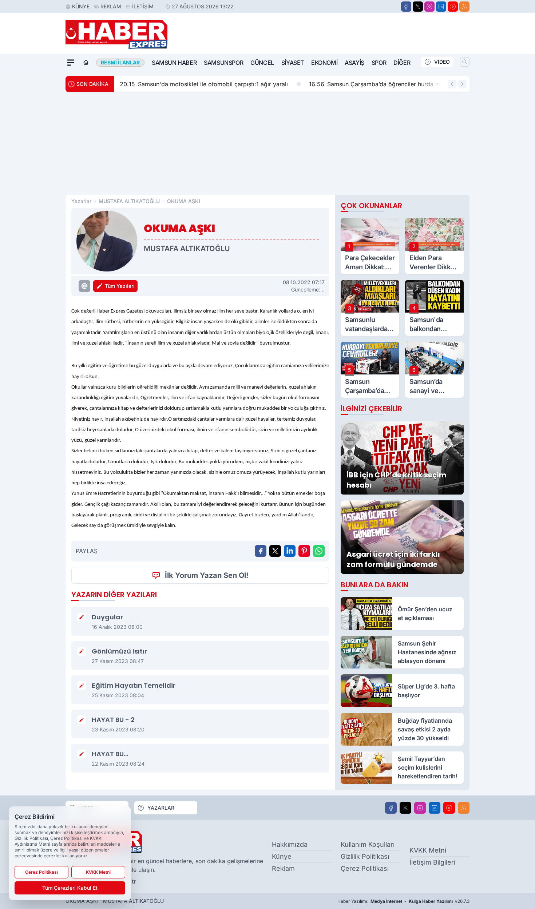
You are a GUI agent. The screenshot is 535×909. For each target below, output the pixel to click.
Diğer (401, 62)
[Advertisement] (267, 143)
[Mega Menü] (71, 62)
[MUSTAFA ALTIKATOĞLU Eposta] (84, 286)
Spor (379, 62)
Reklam (110, 6)
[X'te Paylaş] (275, 551)
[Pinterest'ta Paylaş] (304, 551)
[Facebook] (406, 6)
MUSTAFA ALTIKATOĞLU (129, 201)
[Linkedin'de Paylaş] (290, 551)
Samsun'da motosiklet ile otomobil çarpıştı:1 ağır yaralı (204, 84)
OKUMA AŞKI (183, 201)
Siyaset (292, 62)
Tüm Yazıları (120, 286)
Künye (81, 6)
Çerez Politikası (365, 868)
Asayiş (354, 62)
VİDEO (442, 62)
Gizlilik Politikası (365, 856)
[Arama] (464, 62)
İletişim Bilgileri (432, 862)
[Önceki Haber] (452, 84)
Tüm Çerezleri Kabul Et (70, 888)
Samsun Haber (174, 62)
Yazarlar (81, 201)
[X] (418, 6)
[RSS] (464, 6)
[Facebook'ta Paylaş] (260, 551)
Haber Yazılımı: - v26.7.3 (403, 901)
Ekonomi (324, 62)
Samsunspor (223, 62)
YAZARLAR (160, 808)
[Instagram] (429, 6)
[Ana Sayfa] (86, 62)
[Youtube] (453, 6)
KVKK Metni (427, 850)
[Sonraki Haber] (462, 84)
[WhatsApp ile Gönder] (319, 551)
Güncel (262, 62)
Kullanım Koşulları (368, 844)
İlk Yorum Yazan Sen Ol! (207, 575)
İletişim (143, 6)
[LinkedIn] (441, 6)
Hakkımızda (290, 844)
